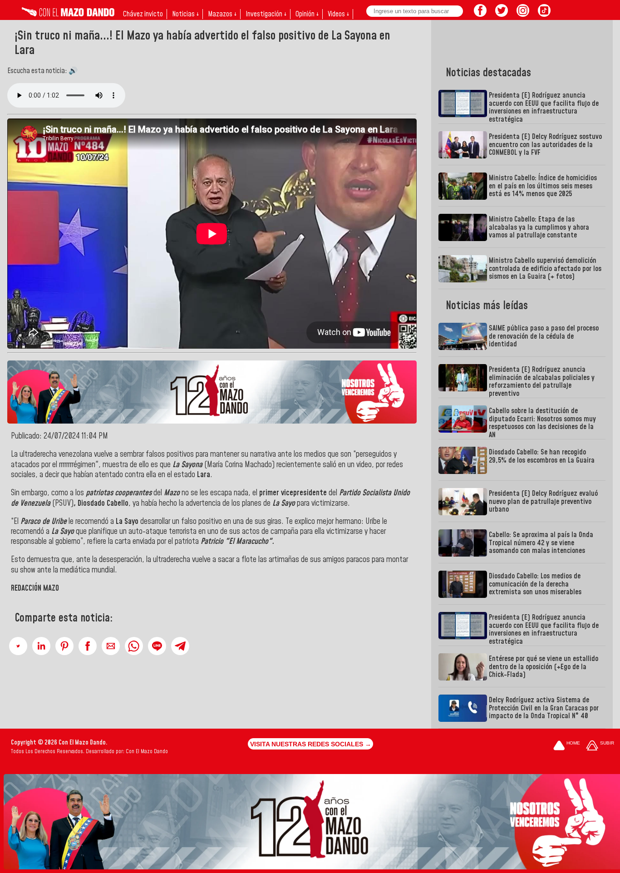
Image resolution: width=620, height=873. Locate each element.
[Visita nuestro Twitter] (501, 14)
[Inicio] (68, 14)
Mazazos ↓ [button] (222, 14)
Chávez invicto (143, 14)
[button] (18, 646)
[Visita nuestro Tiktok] (544, 14)
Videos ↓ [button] (338, 14)
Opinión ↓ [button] (307, 14)
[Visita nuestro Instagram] (523, 14)
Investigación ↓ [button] (266, 14)
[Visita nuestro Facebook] (480, 14)
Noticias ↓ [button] (185, 14)
